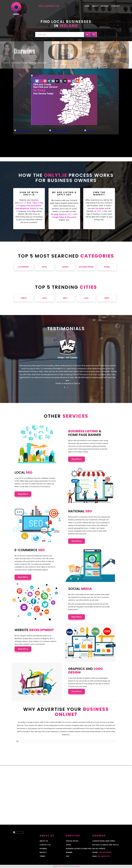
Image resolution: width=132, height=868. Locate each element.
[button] (65, 390)
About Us (44, 841)
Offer (68, 845)
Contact (115, 6)
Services (104, 6)
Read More (76, 459)
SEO (67, 856)
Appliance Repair (86, 267)
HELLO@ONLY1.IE (48, 6)
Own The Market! (99, 193)
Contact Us (45, 845)
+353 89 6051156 (105, 852)
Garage (65, 267)
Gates (44, 267)
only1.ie (22, 203)
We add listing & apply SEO (64, 193)
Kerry (106, 298)
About (95, 6)
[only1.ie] (25, 10)
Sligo (44, 298)
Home (86, 6)
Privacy (43, 852)
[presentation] (64, 387)
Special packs (72, 841)
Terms (42, 856)
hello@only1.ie (104, 856)
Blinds (107, 267)
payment (43, 848)
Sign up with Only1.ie (29, 193)
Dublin (23, 298)
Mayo (65, 298)
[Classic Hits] (89, 131)
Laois (86, 298)
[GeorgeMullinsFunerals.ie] (59, 131)
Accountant (23, 267)
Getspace (77, 866)
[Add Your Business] (22, 131)
